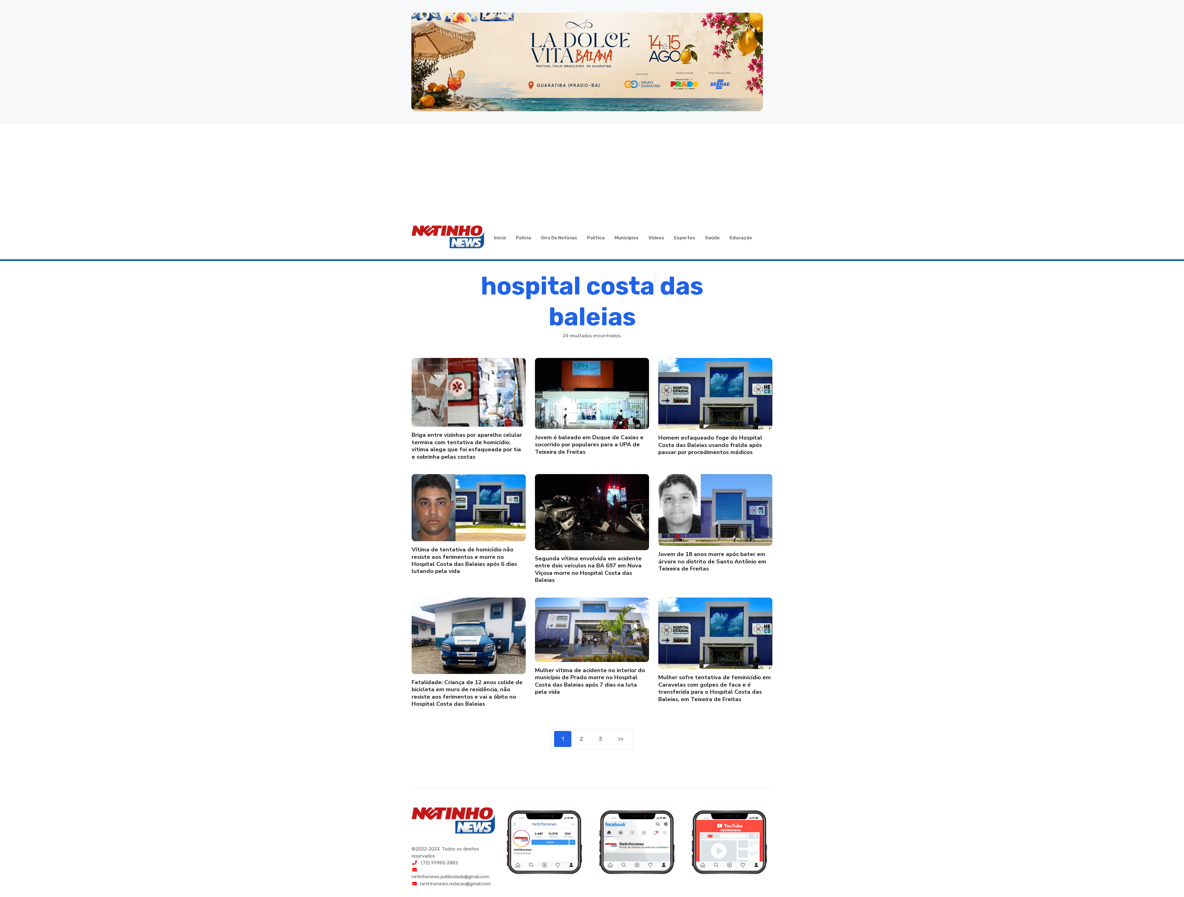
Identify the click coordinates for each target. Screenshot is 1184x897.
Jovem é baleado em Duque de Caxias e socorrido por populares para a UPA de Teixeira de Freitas (589, 444)
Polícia (523, 238)
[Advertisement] (592, 170)
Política (596, 238)
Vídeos (656, 238)
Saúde (712, 238)
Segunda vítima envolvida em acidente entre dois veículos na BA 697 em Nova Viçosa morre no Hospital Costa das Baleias (588, 569)
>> (620, 738)
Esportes (684, 238)
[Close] (1176, 7)
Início (500, 238)
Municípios (627, 238)
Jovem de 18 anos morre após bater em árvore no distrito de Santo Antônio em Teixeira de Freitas (712, 561)
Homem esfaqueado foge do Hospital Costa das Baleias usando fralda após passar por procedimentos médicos (710, 445)
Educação (741, 238)
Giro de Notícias (559, 238)
